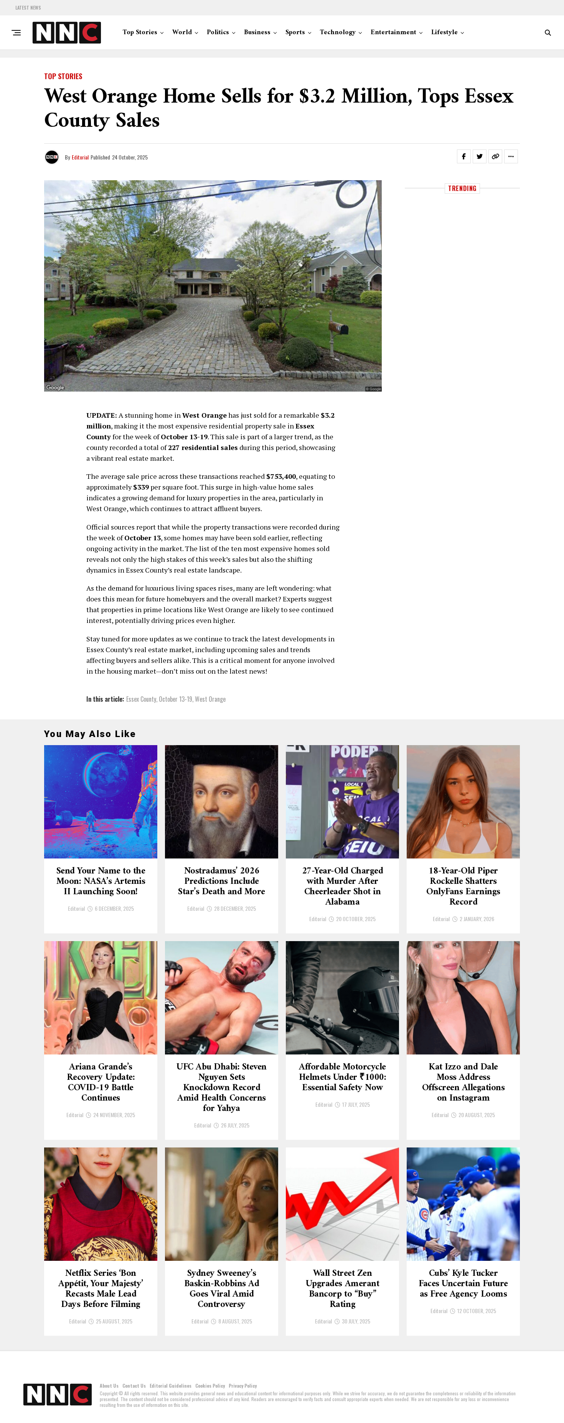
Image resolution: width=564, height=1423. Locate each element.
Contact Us (134, 1385)
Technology (338, 32)
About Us (109, 1385)
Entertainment (393, 32)
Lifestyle (444, 32)
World (182, 32)
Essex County (141, 699)
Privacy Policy (243, 1385)
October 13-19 (175, 699)
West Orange (210, 699)
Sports (295, 32)
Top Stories (140, 32)
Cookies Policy (210, 1385)
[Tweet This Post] (479, 156)
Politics (218, 32)
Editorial (80, 157)
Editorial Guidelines (170, 1385)
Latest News (28, 7)
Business (257, 32)
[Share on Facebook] (464, 156)
